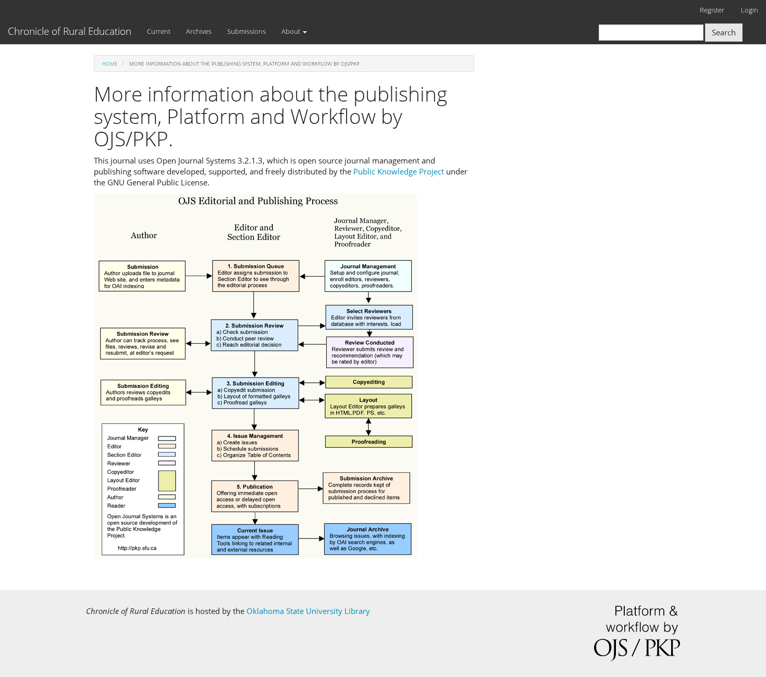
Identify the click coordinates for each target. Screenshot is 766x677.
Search (724, 32)
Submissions (246, 31)
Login (749, 10)
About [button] (291, 31)
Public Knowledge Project (398, 171)
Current (158, 31)
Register (712, 10)
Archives (199, 31)
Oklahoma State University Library (308, 611)
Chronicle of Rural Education (69, 31)
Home (110, 63)
